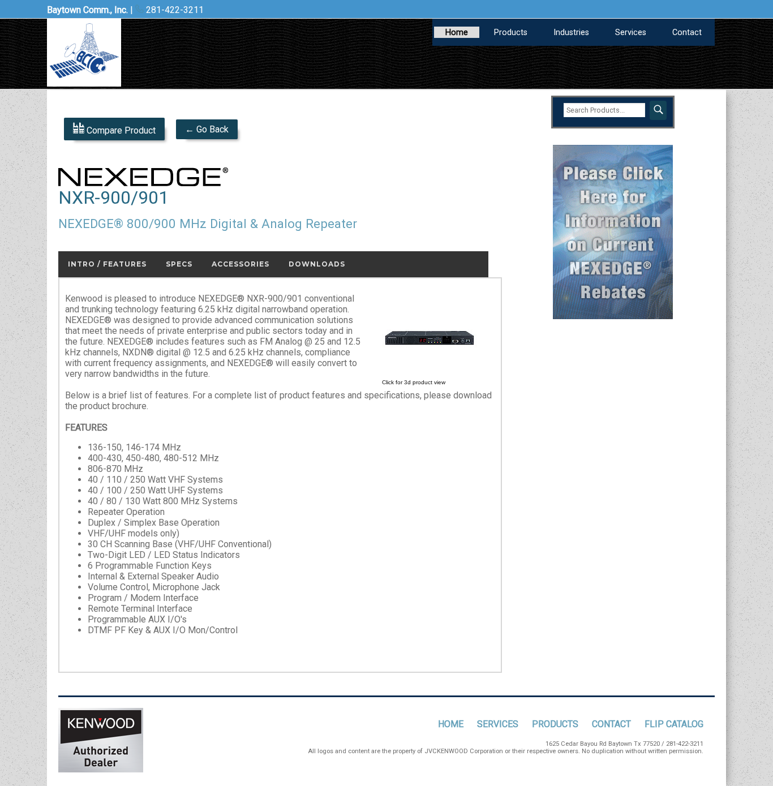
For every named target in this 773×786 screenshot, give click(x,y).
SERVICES (497, 724)
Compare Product (120, 130)
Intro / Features (107, 264)
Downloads (317, 264)
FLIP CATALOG (674, 724)
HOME (450, 724)
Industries (571, 32)
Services (630, 32)
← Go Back (207, 129)
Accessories (240, 264)
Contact (687, 32)
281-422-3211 (174, 10)
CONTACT (611, 724)
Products (510, 32)
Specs (179, 264)
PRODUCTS (555, 724)
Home (456, 32)
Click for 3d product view (413, 382)
